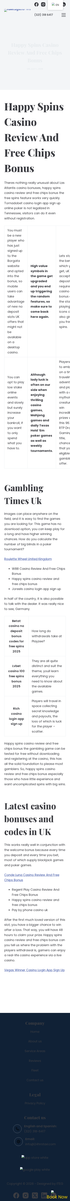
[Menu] (64, 15)
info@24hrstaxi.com (40, 1144)
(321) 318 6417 (43, 15)
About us (35, 1041)
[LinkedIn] (44, 1195)
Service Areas (35, 1051)
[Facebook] (36, 4)
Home (34, 1032)
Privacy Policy (35, 1103)
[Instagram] (43, 4)
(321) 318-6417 (34, 1131)
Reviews (35, 1061)
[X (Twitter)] (35, 1195)
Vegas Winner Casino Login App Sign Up (34, 970)
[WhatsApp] (64, 4)
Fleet (35, 1070)
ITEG (60, 1183)
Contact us (35, 1080)
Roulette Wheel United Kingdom (28, 559)
